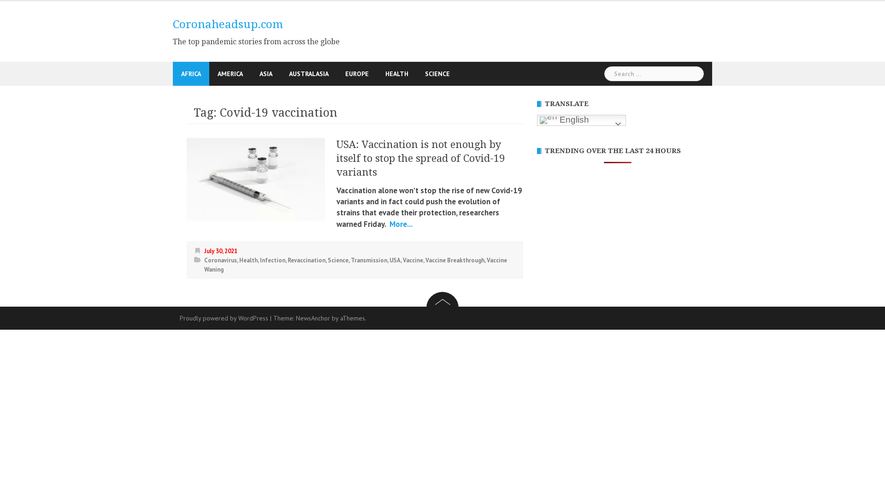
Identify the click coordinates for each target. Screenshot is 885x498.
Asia (266, 74)
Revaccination (306, 260)
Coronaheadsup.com (228, 24)
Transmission (369, 260)
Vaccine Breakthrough (454, 260)
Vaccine (413, 260)
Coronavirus (220, 260)
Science (437, 74)
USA (395, 260)
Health (396, 74)
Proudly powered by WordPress (224, 318)
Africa (191, 74)
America (230, 74)
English (573, 120)
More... (400, 224)
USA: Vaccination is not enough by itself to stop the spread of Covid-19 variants (420, 158)
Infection (272, 260)
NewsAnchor (313, 318)
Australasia (309, 74)
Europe (357, 74)
